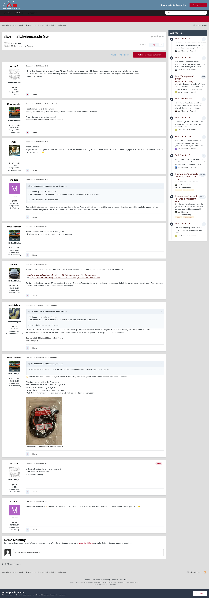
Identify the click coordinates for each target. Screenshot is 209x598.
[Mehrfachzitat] (27, 94)
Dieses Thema (194, 13)
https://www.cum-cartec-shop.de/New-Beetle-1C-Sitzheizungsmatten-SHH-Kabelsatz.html (61, 275)
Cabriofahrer (14, 305)
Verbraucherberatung (183, 187)
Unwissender (14, 103)
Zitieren (34, 94)
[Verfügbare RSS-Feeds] (204, 572)
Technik (30, 46)
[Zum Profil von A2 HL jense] (176, 185)
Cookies (123, 580)
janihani (14, 264)
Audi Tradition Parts (184, 38)
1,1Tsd (12, 163)
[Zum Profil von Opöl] (176, 130)
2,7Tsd (12, 125)
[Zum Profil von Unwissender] (14, 112)
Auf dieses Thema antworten (149, 55)
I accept (201, 593)
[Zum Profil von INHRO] (176, 111)
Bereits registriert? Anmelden (173, 5)
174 (15, 87)
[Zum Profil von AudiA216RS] (176, 167)
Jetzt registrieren (198, 5)
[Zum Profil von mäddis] (14, 188)
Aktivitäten (19, 13)
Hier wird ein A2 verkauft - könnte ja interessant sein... (186, 176)
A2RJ (13, 141)
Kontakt (115, 580)
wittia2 (18, 43)
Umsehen (7, 13)
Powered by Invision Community (104, 585)
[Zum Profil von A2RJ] (14, 150)
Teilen (143, 45)
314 (15, 201)
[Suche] (204, 13)
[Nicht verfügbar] (44, 421)
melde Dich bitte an (85, 543)
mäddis (14, 179)
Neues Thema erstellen (120, 55)
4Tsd (13, 286)
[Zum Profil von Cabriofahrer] (14, 313)
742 (15, 326)
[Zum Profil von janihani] (14, 273)
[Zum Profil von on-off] (176, 92)
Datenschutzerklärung (101, 580)
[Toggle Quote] (29, 186)
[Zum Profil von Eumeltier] (176, 149)
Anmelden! (32, 13)
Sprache (86, 580)
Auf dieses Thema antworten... (29, 552)
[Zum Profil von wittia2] (7, 44)
